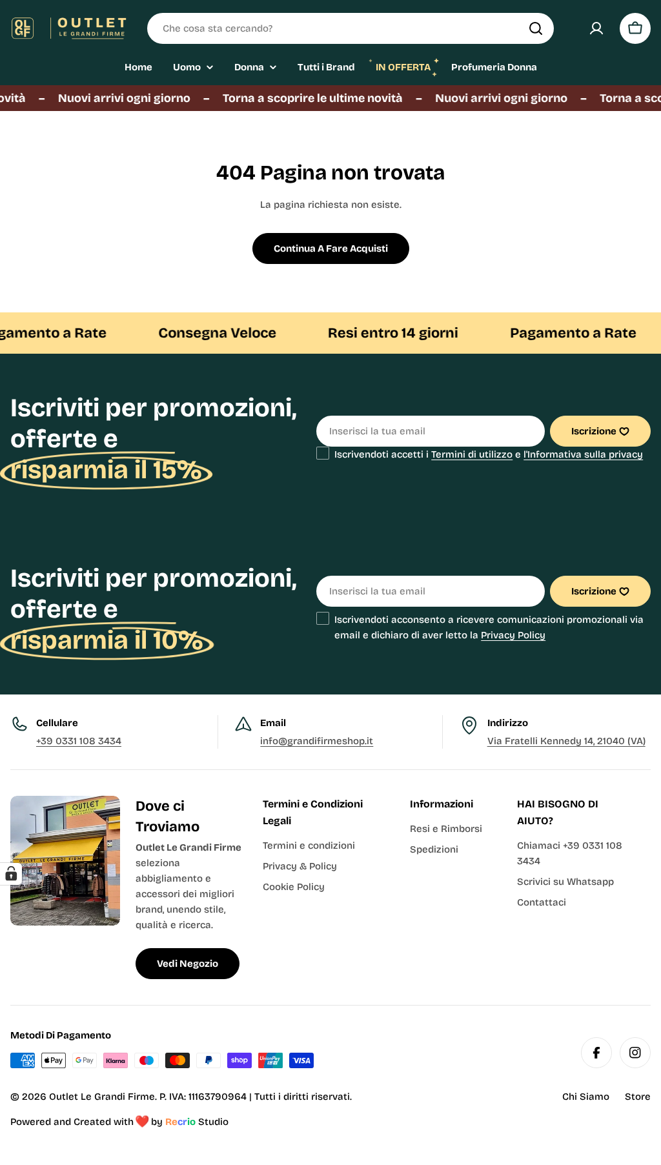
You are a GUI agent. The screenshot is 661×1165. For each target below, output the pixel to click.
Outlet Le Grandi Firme (102, 1096)
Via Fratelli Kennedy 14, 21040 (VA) (566, 741)
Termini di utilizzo (472, 454)
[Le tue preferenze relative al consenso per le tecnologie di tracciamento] (11, 874)
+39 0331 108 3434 (78, 741)
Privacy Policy (513, 635)
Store (638, 1096)
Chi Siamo (585, 1096)
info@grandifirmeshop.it (316, 741)
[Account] (596, 28)
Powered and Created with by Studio (119, 1122)
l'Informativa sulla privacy (583, 454)
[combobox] (350, 28)
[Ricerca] (536, 28)
